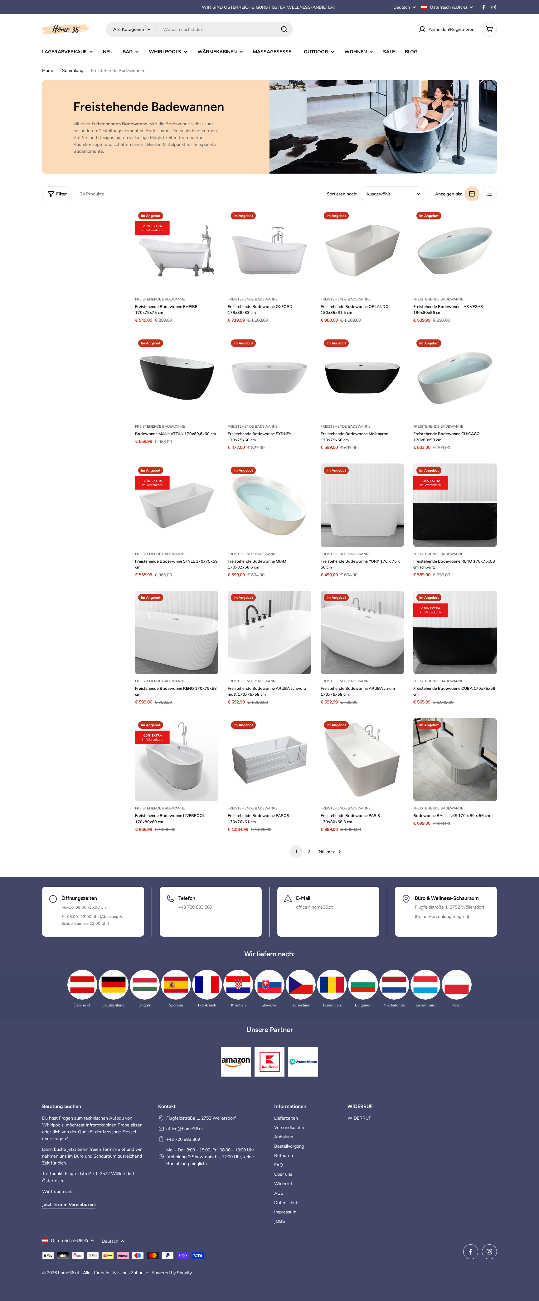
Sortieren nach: (342, 194)
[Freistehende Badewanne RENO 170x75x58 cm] (177, 632)
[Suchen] (284, 29)
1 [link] (296, 851)
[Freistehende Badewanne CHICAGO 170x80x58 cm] (455, 378)
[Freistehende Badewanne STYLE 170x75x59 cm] (177, 505)
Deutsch (401, 7)
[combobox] (199, 29)
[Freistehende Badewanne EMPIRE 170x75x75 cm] (177, 250)
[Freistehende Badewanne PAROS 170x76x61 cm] (269, 760)
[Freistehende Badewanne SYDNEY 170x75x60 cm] (269, 378)
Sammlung (72, 70)
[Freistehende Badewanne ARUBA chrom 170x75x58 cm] (362, 632)
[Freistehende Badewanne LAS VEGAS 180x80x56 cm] (455, 250)
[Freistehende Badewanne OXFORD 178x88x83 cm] (269, 250)
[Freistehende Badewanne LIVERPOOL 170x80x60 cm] (177, 760)
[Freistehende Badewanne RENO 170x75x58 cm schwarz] (455, 505)
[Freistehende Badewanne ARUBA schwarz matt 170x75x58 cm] (269, 632)
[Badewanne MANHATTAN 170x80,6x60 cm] (177, 378)
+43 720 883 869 (183, 1139)
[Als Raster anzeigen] (471, 193)
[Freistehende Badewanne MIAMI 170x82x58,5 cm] (269, 505)
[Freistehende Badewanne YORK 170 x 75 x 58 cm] (362, 505)
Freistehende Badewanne (160, 299)
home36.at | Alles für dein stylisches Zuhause (103, 1272)
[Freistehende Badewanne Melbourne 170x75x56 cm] (362, 378)
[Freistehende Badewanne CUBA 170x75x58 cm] (455, 632)
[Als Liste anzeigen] (489, 193)
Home (48, 70)
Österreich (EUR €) (448, 7)
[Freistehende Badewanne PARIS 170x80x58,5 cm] (362, 760)
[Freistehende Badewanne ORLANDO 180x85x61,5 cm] (362, 250)
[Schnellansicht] (209, 222)
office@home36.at (184, 1128)
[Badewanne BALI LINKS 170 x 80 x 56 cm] (455, 760)
